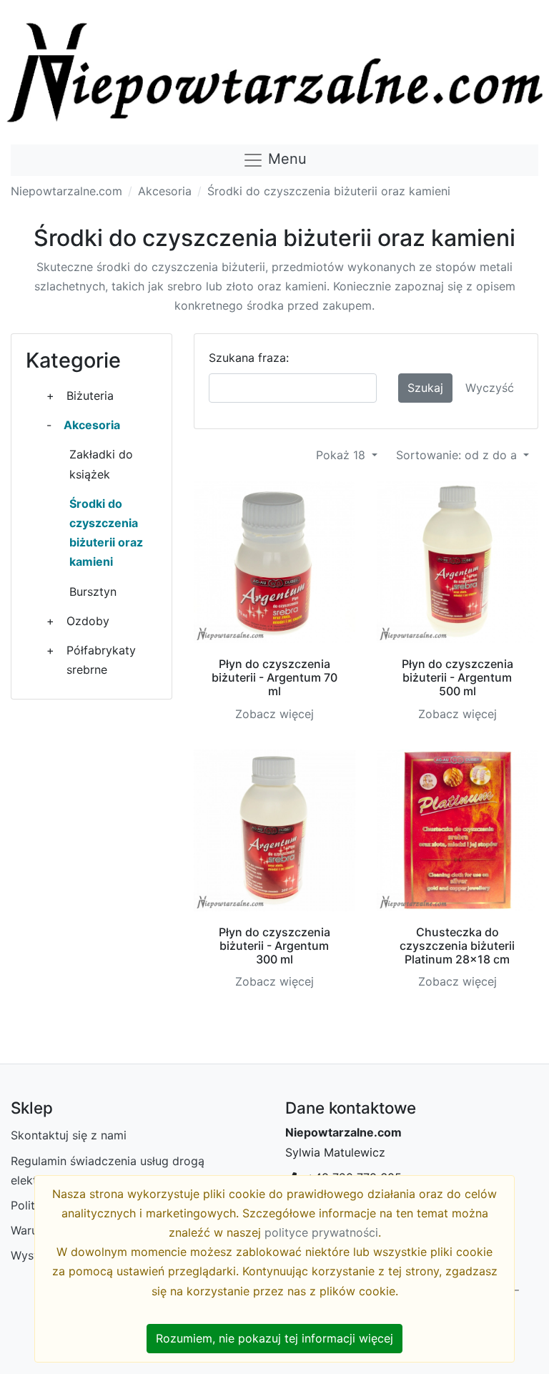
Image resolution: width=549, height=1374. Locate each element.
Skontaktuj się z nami (69, 1135)
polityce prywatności (321, 1232)
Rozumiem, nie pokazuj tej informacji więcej (274, 1338)
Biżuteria (90, 395)
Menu (285, 158)
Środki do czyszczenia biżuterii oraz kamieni (328, 191)
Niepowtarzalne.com (66, 191)
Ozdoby (87, 621)
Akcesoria (165, 191)
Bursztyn (93, 591)
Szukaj (425, 388)
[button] (50, 396)
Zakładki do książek (101, 464)
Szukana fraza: (249, 357)
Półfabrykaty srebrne (101, 660)
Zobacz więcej (274, 714)
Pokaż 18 (342, 455)
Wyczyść (489, 388)
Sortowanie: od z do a (458, 455)
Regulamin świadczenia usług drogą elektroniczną (107, 1170)
